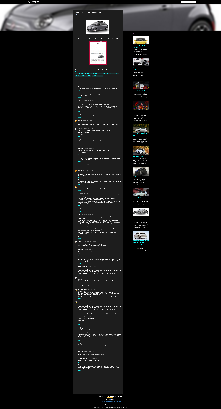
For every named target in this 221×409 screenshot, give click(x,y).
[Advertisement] (129, 49)
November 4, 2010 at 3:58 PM (89, 148)
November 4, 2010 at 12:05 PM (88, 120)
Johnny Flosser (81, 241)
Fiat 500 (86, 73)
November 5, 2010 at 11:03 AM (89, 249)
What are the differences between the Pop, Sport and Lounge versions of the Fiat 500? (141, 242)
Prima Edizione (86, 75)
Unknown (80, 120)
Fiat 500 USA (33, 2)
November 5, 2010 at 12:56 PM (94, 266)
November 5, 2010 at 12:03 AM (89, 208)
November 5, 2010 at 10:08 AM (89, 214)
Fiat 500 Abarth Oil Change (139, 90)
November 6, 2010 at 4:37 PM (93, 358)
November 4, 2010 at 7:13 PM (88, 170)
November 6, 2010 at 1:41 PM (89, 351)
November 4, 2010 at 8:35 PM (89, 179)
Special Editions (97, 75)
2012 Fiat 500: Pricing (138, 156)
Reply (79, 90)
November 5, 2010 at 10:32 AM (90, 241)
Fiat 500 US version (112, 73)
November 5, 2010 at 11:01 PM (91, 289)
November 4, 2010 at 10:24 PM (85, 193)
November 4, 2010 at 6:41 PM (86, 164)
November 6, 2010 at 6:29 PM (89, 364)
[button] (75, 17)
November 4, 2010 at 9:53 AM (89, 86)
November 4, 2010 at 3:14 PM (89, 139)
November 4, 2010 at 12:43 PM (88, 128)
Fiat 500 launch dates (138, 197)
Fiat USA (77, 75)
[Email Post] (75, 71)
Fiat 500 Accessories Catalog (139, 176)
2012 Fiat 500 (79, 73)
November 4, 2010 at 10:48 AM (89, 100)
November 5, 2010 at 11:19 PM (91, 301)
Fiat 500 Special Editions (97, 73)
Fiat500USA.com (82, 277)
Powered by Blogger (111, 404)
